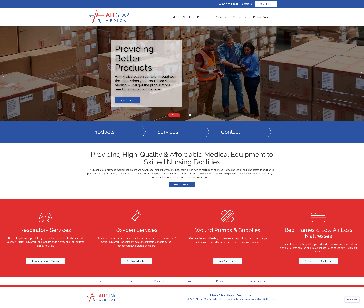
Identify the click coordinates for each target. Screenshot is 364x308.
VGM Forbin (267, 299)
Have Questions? (182, 184)
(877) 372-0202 (230, 4)
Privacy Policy (217, 295)
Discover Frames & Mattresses (318, 261)
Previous (3, 74)
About (186, 17)
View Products (127, 100)
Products (202, 17)
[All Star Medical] (109, 17)
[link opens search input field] (174, 17)
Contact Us (246, 4)
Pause (174, 115)
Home (101, 281)
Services (220, 17)
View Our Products (227, 261)
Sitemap (231, 295)
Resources (239, 17)
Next (361, 74)
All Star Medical (204, 299)
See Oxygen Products (137, 261)
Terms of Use (244, 295)
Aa (348, 299)
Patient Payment (263, 17)
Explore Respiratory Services (45, 261)
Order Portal (266, 4)
